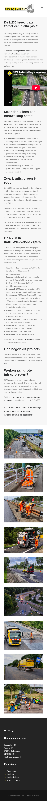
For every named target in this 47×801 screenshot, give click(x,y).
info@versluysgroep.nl (12, 757)
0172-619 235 (9, 754)
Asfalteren (10, 774)
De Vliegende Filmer (31, 339)
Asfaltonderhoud (13, 777)
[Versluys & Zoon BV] (19, 8)
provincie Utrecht (24, 51)
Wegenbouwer (12, 771)
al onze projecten (12, 411)
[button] (42, 8)
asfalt (6, 124)
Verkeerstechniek (13, 780)
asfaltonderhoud (11, 415)
